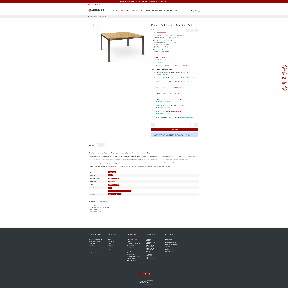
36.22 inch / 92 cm (114, 184)
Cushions (114, 10)
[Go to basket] (199, 10)
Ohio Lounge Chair (164, 77)
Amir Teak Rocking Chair (165, 111)
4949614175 (174, 251)
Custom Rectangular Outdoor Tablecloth (170, 72)
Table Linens (156, 10)
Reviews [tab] (101, 145)
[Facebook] (93, 4)
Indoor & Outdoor (113, 178)
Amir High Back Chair (164, 117)
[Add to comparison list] (192, 30)
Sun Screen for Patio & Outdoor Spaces (135, 10)
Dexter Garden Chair (164, 82)
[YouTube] (95, 4)
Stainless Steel (116, 194)
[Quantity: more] (196, 125)
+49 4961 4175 (174, 248)
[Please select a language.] (89, 4)
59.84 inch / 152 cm (114, 191)
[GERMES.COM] (96, 10)
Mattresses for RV (170, 10)
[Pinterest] (97, 4)
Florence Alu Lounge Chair (166, 100)
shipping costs (166, 59)
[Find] (192, 10)
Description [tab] (92, 145)
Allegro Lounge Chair (164, 94)
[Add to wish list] (187, 30)
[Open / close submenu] (122, 239)
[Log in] (196, 10)
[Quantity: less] (153, 125)
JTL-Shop (147, 282)
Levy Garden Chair (164, 88)
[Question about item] (196, 30)
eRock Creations (148, 284)
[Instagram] (99, 4)
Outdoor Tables (161, 32)
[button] (92, 25)
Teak (110, 194)
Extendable (112, 181)
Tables (110, 175)
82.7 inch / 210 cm (126, 191)
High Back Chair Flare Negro (166, 106)
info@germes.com (173, 249)
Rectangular (112, 172)
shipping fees (150, 280)
